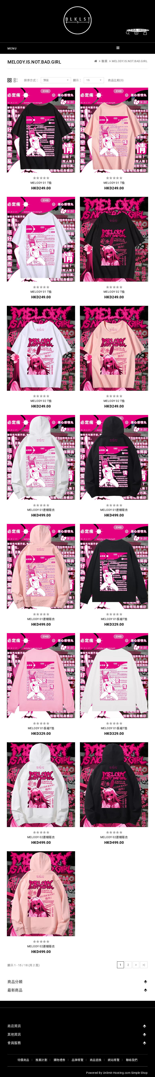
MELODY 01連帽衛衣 (41, 509)
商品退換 (96, 1060)
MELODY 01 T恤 (41, 182)
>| (144, 964)
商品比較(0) (116, 80)
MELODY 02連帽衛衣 (41, 837)
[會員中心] (137, 33)
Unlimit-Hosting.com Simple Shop (125, 1072)
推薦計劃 (41, 1060)
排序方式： (31, 80)
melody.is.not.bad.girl (130, 61)
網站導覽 (113, 1060)
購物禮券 (59, 1060)
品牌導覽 (77, 1060)
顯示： (77, 80)
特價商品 (23, 1060)
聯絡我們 (132, 1060)
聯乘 (104, 61)
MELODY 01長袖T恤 (114, 619)
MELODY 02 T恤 (114, 291)
